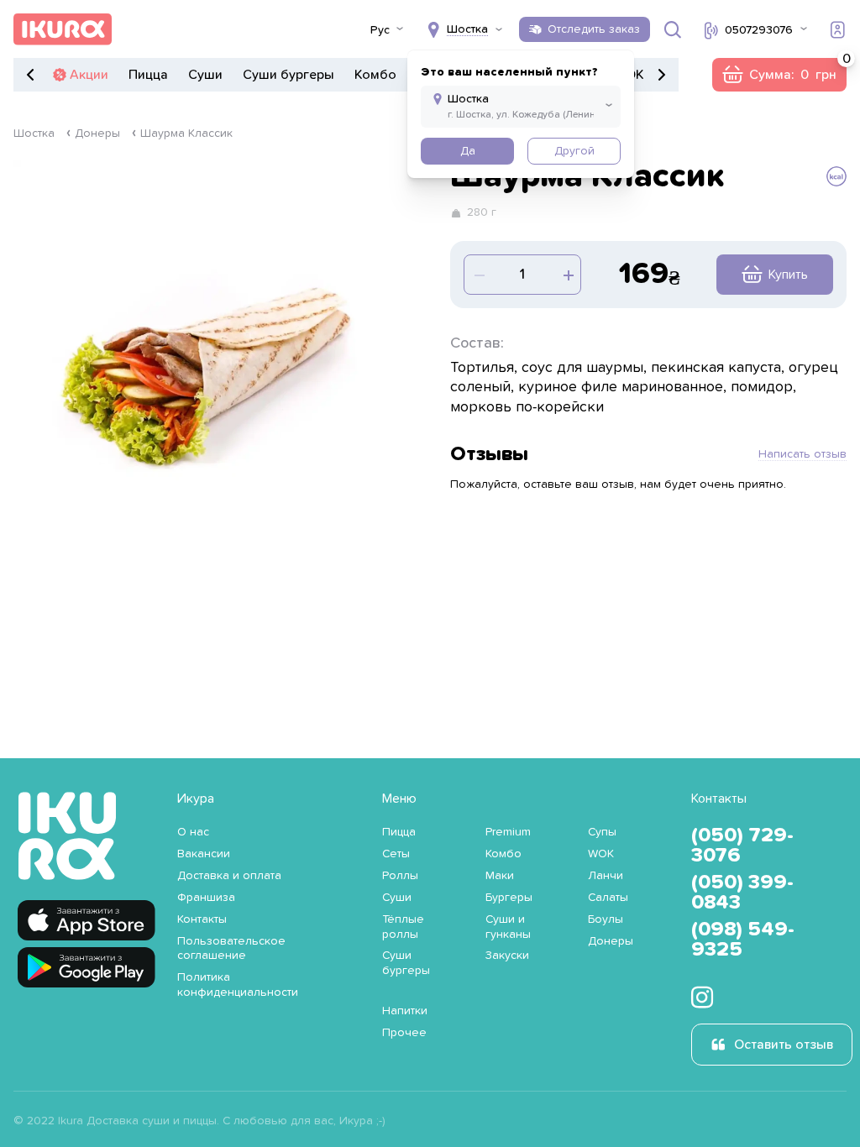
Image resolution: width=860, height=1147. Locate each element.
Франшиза (206, 897)
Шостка (34, 133)
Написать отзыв (802, 454)
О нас (193, 832)
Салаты (608, 897)
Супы (602, 832)
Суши (205, 74)
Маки (499, 876)
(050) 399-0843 (742, 892)
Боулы (605, 919)
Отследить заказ (594, 29)
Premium (508, 832)
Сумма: (779, 74)
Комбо (375, 74)
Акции (89, 74)
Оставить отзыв (783, 1044)
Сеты (396, 854)
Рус (380, 30)
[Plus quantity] (478, 274)
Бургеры (508, 897)
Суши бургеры (288, 74)
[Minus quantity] (567, 274)
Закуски (507, 955)
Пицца (148, 74)
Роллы (400, 876)
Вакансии (203, 854)
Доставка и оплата (229, 876)
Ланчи (605, 876)
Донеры (97, 133)
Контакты (202, 919)
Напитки (404, 1011)
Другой (574, 151)
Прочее (404, 1033)
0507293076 (759, 30)
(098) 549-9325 (742, 939)
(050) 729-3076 (742, 845)
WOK (601, 854)
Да (467, 151)
